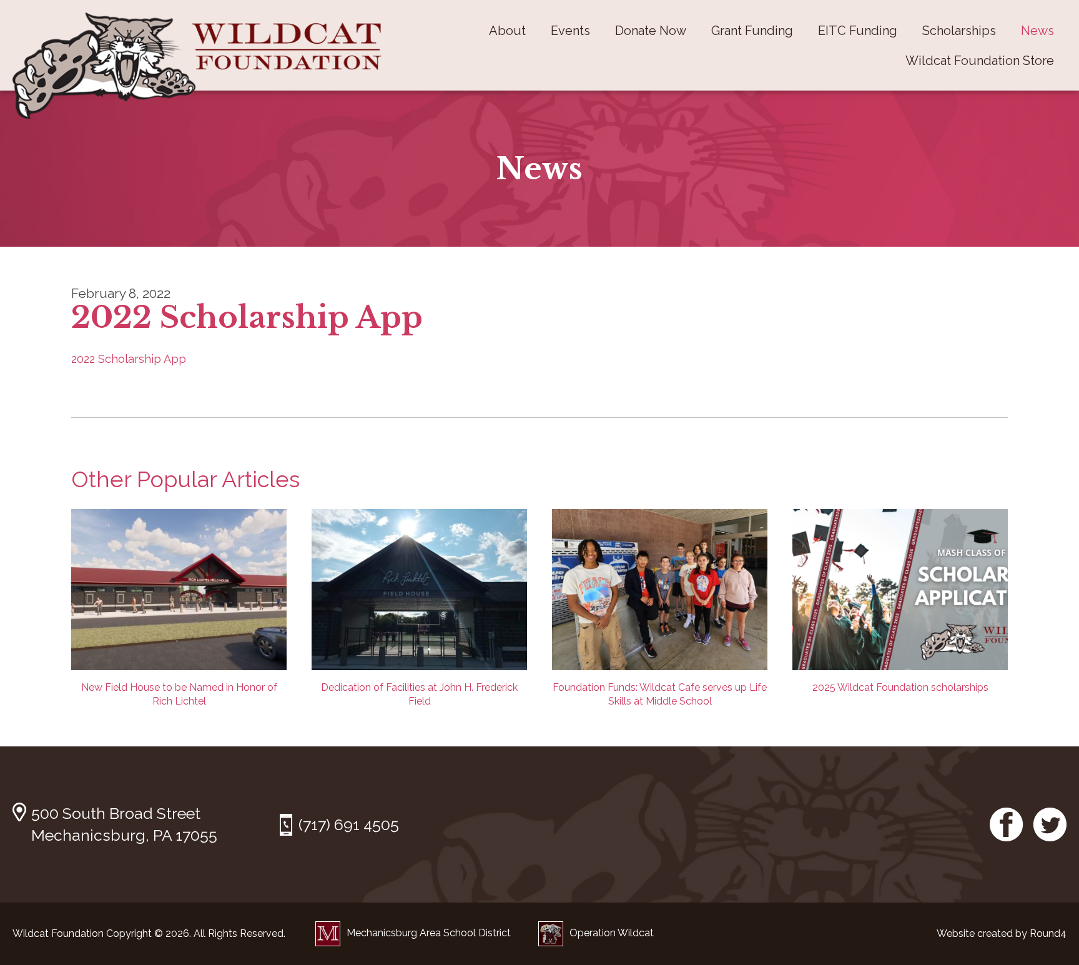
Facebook (1006, 824)
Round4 (1048, 933)
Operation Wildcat (611, 933)
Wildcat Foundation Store (979, 60)
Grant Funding (752, 30)
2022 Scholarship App (128, 358)
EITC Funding (857, 30)
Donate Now (650, 30)
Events (570, 30)
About (507, 30)
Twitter (1050, 824)
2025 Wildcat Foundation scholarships (900, 687)
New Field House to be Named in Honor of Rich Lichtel (179, 694)
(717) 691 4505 (348, 824)
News (1037, 30)
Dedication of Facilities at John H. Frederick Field (419, 694)
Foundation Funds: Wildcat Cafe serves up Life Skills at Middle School (660, 694)
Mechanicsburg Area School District (429, 933)
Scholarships (959, 30)
